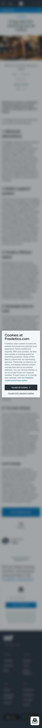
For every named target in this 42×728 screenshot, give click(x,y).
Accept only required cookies (21, 393)
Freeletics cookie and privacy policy (19, 379)
